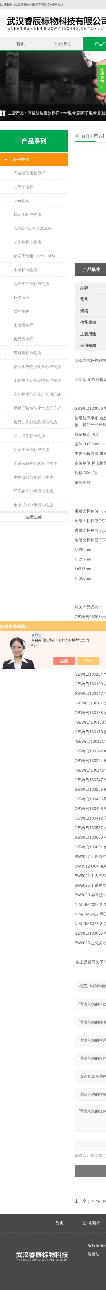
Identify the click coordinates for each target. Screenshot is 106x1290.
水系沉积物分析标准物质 (35, 463)
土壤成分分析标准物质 (33, 505)
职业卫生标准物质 (29, 435)
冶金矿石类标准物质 (31, 449)
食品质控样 (23, 339)
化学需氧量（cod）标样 (35, 256)
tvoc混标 (21, 200)
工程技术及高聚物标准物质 (37, 380)
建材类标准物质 (27, 353)
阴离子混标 (23, 187)
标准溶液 (21, 297)
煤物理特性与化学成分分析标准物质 (41, 408)
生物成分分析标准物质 (33, 477)
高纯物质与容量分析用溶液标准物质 (41, 394)
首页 (20, 43)
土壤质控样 (23, 325)
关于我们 (61, 43)
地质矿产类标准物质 (31, 283)
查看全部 (34, 517)
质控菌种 (21, 311)
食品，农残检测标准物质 (35, 422)
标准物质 (21, 159)
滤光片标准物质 (27, 242)
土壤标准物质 (25, 270)
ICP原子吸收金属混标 (33, 228)
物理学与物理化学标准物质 (37, 366)
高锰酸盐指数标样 (29, 173)
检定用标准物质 (27, 214)
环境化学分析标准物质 (33, 491)
